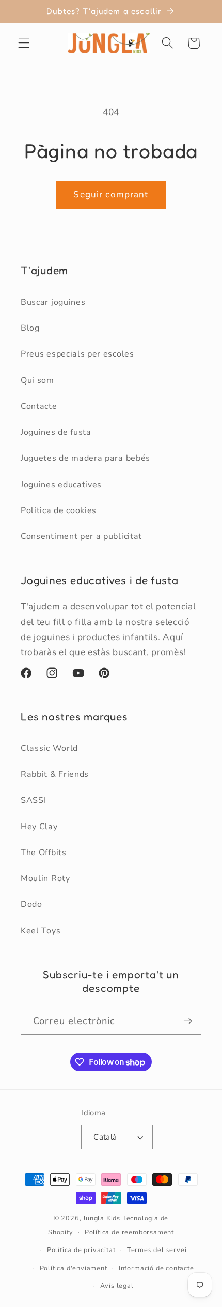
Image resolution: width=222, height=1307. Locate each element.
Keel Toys (40, 930)
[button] (24, 43)
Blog (30, 328)
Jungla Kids (101, 1218)
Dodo (31, 904)
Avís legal (117, 1285)
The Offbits (44, 852)
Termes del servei (157, 1249)
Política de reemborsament (129, 1232)
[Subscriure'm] (188, 1021)
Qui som (37, 380)
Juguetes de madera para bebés (85, 458)
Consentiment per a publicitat (81, 536)
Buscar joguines (53, 302)
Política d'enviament (73, 1267)
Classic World (49, 748)
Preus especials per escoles (77, 354)
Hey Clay (39, 826)
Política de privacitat (81, 1249)
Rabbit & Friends (55, 774)
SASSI (33, 800)
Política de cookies (59, 510)
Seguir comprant (110, 195)
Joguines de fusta (56, 432)
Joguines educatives (61, 484)
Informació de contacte (156, 1267)
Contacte (39, 406)
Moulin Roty (45, 878)
